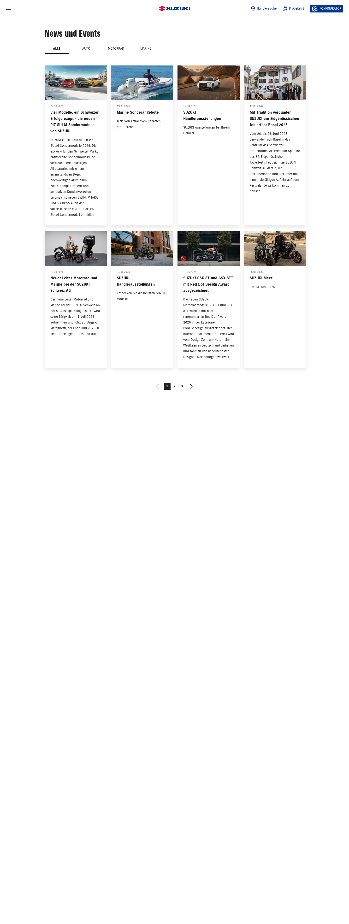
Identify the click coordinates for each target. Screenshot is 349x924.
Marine (145, 49)
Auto (86, 49)
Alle (56, 49)
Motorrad (116, 49)
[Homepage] (174, 9)
